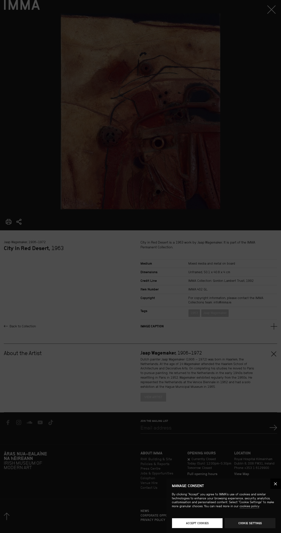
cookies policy (249, 506)
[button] (275, 483)
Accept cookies (197, 523)
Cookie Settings (250, 523)
